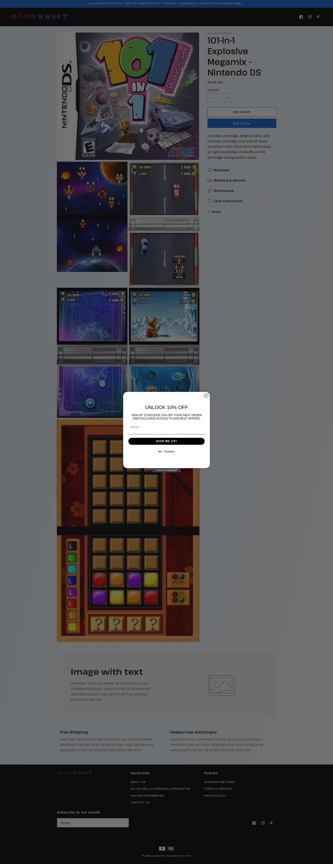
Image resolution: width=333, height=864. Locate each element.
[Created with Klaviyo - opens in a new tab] (166, 470)
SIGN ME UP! (166, 441)
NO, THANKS (166, 451)
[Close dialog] (206, 396)
